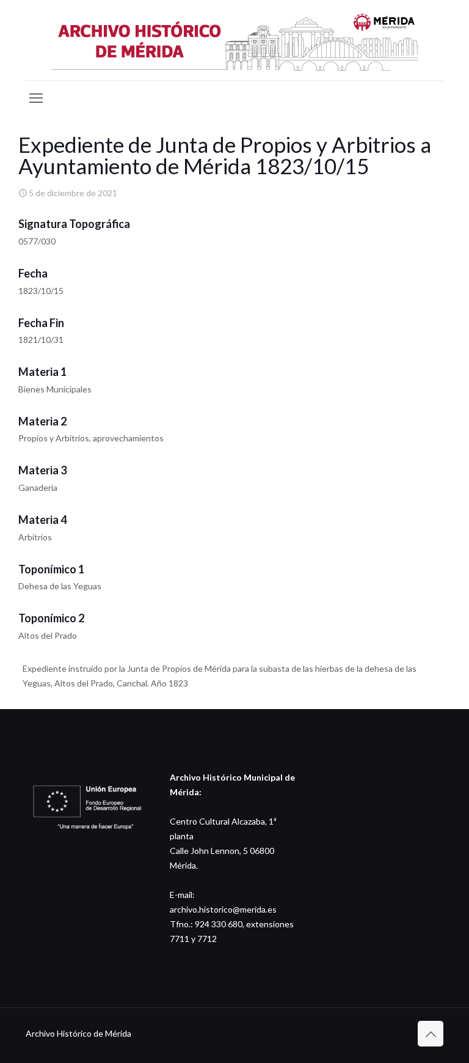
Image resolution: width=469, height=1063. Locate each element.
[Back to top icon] (430, 1033)
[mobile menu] (36, 97)
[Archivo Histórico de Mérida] (234, 40)
